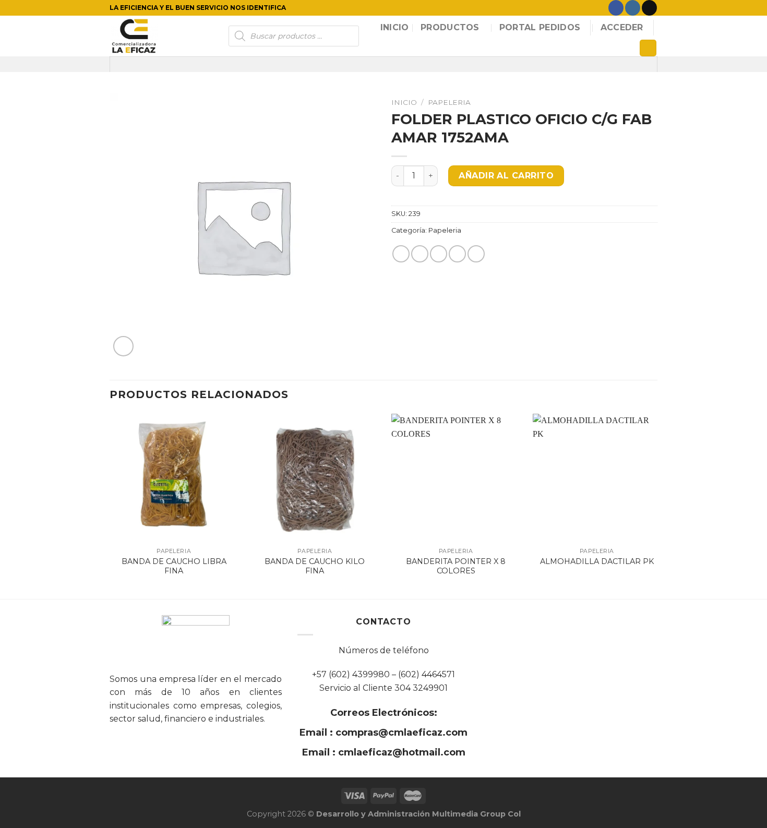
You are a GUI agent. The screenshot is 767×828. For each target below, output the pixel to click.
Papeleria (449, 102)
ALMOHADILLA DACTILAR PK (597, 561)
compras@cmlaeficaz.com (400, 732)
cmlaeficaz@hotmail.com (400, 752)
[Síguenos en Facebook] (616, 8)
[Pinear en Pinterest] (457, 253)
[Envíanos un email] (649, 8)
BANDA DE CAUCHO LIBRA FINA (174, 566)
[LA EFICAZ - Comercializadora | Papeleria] (161, 36)
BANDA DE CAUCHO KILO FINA (315, 566)
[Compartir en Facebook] (401, 253)
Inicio (394, 27)
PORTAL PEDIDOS (539, 27)
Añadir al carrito (506, 176)
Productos (450, 27)
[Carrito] (648, 48)
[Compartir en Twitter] (419, 253)
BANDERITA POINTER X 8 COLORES (456, 566)
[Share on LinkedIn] (476, 253)
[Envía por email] (438, 253)
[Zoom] (123, 346)
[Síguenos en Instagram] (632, 8)
